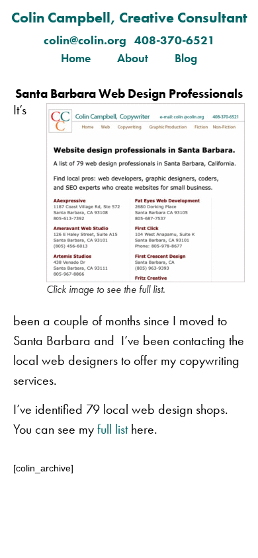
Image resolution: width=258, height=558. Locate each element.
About (132, 57)
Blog (186, 57)
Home (76, 57)
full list (111, 429)
